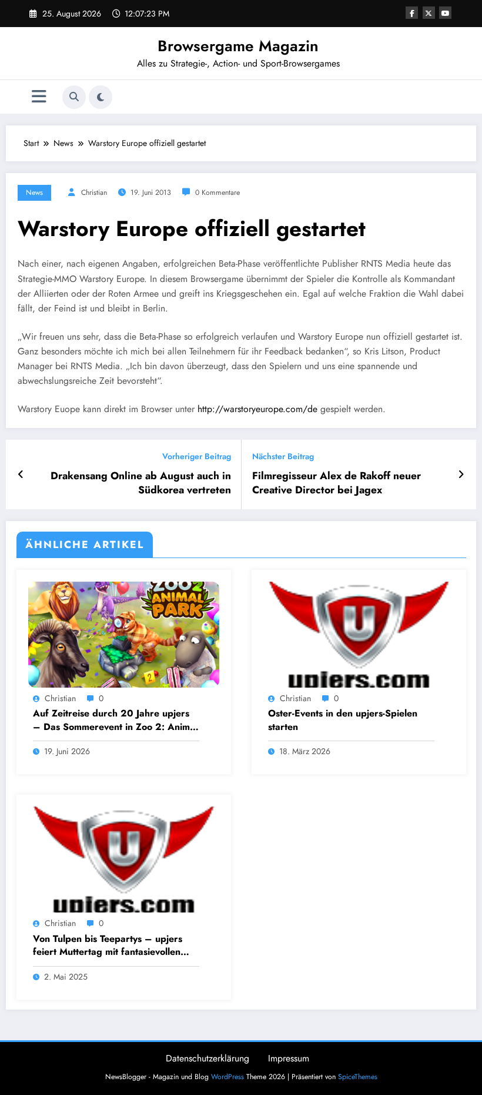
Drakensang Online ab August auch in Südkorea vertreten (141, 483)
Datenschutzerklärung (207, 1058)
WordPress (227, 1076)
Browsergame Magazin (238, 46)
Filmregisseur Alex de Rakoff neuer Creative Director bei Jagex (336, 483)
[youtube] (445, 12)
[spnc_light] (100, 97)
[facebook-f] (412, 12)
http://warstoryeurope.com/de (257, 409)
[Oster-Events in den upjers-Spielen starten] (358, 633)
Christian (94, 192)
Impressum (288, 1058)
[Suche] (74, 97)
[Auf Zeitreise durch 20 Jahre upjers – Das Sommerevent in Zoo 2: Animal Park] (123, 633)
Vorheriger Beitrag (196, 457)
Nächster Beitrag (283, 457)
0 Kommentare (217, 192)
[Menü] (39, 97)
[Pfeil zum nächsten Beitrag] (461, 474)
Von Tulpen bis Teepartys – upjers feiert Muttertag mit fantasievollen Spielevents (107, 946)
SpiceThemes (357, 1076)
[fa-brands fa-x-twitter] (429, 12)
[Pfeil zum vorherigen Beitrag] (21, 474)
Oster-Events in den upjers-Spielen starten (342, 720)
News (34, 192)
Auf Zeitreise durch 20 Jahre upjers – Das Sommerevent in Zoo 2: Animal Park (115, 720)
